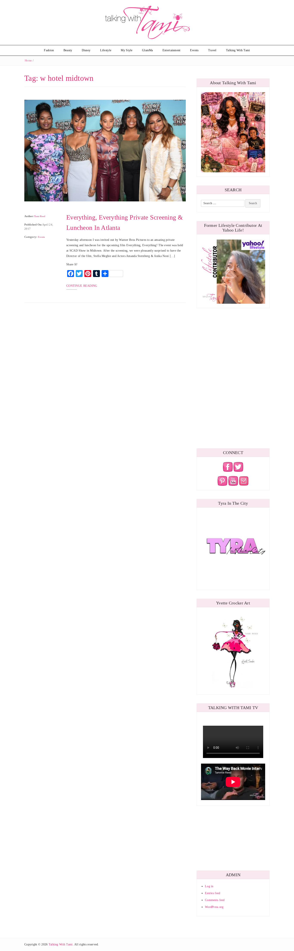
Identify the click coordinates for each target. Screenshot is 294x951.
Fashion (49, 50)
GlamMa (147, 50)
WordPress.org (214, 907)
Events (194, 50)
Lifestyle (105, 50)
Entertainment (171, 50)
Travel (212, 50)
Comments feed (215, 900)
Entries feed (212, 893)
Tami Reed (39, 216)
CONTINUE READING (81, 285)
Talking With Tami (238, 50)
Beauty (67, 50)
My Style (126, 50)
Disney (86, 50)
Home (28, 60)
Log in (209, 886)
